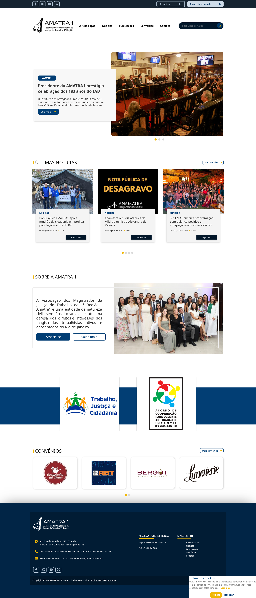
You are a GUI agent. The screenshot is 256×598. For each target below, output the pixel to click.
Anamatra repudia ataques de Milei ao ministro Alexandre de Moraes (125, 221)
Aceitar (216, 594)
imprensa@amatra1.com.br (152, 542)
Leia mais (225, 587)
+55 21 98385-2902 (148, 547)
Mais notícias (211, 162)
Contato (165, 26)
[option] (128, 95)
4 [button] (133, 254)
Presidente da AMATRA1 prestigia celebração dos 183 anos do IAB (71, 88)
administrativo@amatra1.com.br (86, 558)
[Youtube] (50, 4)
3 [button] (164, 140)
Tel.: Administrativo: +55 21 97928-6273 (59, 551)
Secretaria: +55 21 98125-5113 (96, 551)
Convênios (146, 26)
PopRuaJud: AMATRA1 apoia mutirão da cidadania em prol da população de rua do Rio (61, 221)
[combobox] (201, 25)
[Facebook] (35, 4)
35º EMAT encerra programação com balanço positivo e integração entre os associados (191, 221)
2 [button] (160, 140)
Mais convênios (210, 450)
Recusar (229, 594)
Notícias (107, 26)
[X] (57, 4)
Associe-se (166, 4)
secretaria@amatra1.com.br (54, 558)
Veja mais (76, 237)
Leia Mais (46, 111)
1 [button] (157, 140)
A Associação (87, 26)
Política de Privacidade (103, 580)
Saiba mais (89, 337)
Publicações (126, 26)
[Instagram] (42, 4)
